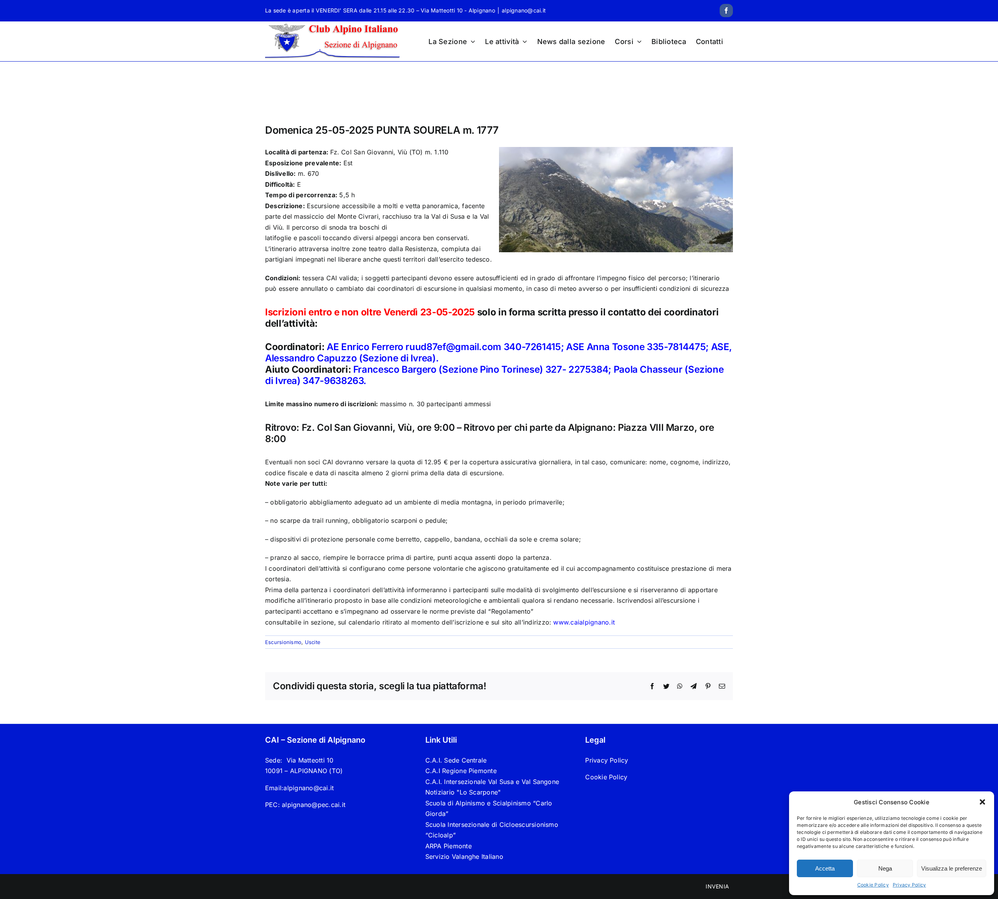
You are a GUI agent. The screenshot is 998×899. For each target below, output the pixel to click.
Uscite (312, 642)
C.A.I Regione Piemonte (461, 771)
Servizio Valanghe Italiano (464, 856)
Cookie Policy (873, 885)
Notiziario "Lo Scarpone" (463, 792)
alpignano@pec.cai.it (313, 805)
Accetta (825, 868)
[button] (982, 802)
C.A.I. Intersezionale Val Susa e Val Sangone (492, 782)
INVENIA (717, 886)
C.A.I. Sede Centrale (456, 760)
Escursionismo (283, 642)
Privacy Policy (909, 885)
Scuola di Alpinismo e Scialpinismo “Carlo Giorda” (488, 808)
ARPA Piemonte (448, 846)
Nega (885, 868)
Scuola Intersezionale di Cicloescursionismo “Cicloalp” (491, 830)
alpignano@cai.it (524, 10)
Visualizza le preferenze (951, 868)
